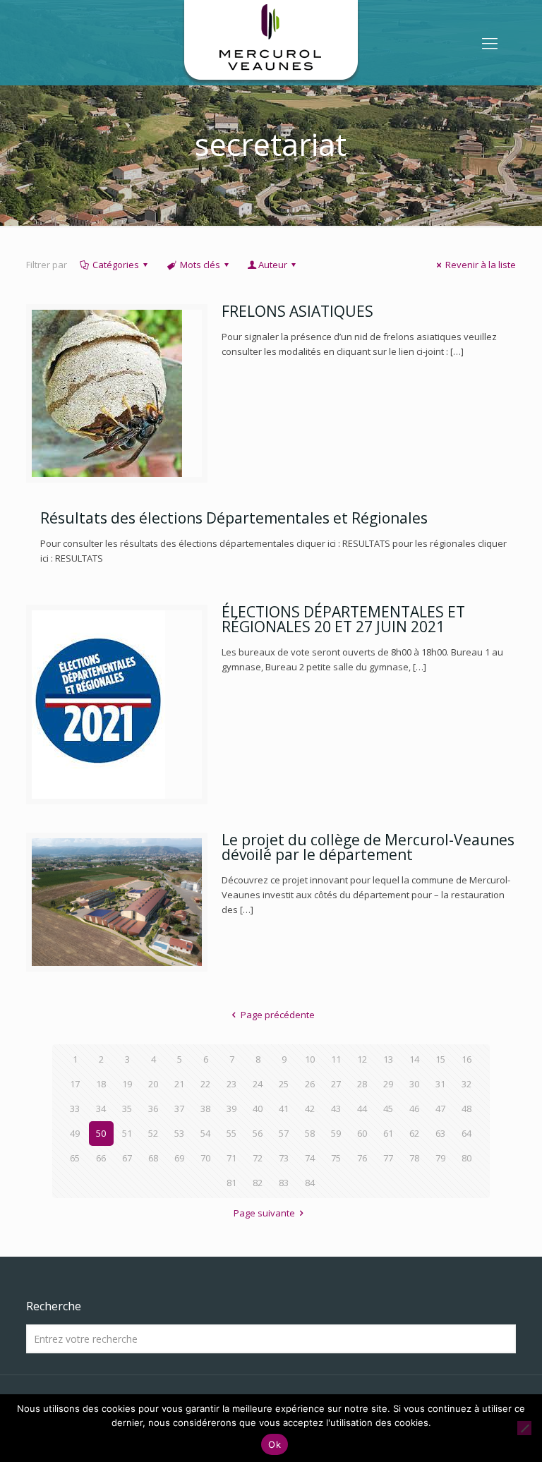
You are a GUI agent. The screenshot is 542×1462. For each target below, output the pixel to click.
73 (284, 1158)
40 (258, 1108)
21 (179, 1083)
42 (310, 1108)
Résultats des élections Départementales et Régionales (234, 518)
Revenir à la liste (480, 264)
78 (414, 1158)
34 (101, 1108)
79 (440, 1158)
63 (440, 1133)
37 (179, 1108)
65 (75, 1158)
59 (336, 1133)
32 (466, 1083)
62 (414, 1133)
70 (205, 1158)
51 (127, 1133)
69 (179, 1158)
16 (466, 1059)
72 (258, 1158)
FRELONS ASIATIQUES (297, 311)
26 (310, 1083)
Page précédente (277, 1014)
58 (310, 1133)
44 (362, 1108)
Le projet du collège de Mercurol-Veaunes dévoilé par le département (368, 847)
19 (127, 1083)
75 (336, 1158)
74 (310, 1158)
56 (258, 1133)
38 (205, 1108)
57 (284, 1133)
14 (414, 1059)
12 (362, 1059)
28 (362, 1083)
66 (101, 1158)
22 (205, 1083)
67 (127, 1158)
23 (231, 1083)
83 (284, 1182)
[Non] (524, 1428)
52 (153, 1133)
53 (179, 1133)
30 (414, 1083)
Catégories (115, 264)
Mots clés (200, 264)
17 (75, 1083)
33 (75, 1108)
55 (231, 1133)
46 (414, 1108)
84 (310, 1182)
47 (440, 1108)
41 (284, 1108)
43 (336, 1108)
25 (284, 1083)
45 (388, 1108)
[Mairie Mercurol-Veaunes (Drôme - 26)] (271, 42)
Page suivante (264, 1213)
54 (205, 1133)
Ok (274, 1444)
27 (336, 1083)
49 (75, 1133)
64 (466, 1133)
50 (101, 1133)
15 (440, 1059)
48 (466, 1108)
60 (362, 1133)
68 (153, 1158)
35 (127, 1108)
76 (362, 1158)
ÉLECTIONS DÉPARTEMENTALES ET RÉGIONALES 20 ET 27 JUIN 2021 (343, 619)
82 (258, 1182)
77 (388, 1158)
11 (336, 1059)
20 (153, 1083)
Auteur (272, 264)
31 (440, 1083)
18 (101, 1083)
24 (258, 1083)
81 (231, 1182)
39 (231, 1108)
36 (153, 1108)
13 (388, 1059)
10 (310, 1059)
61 (388, 1133)
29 (388, 1083)
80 (466, 1158)
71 (231, 1158)
